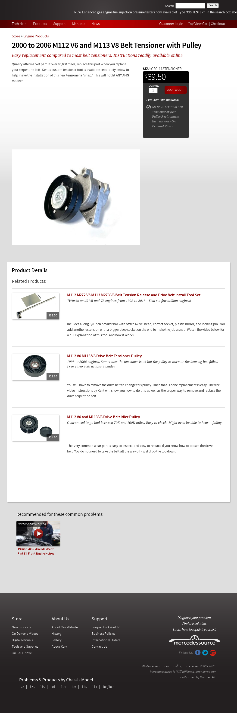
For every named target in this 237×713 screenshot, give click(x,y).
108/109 (108, 687)
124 (63, 687)
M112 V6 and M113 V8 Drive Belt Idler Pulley (103, 417)
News (95, 24)
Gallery (57, 640)
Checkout (218, 24)
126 (32, 687)
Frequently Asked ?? (105, 627)
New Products (21, 627)
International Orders (106, 640)
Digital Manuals (22, 640)
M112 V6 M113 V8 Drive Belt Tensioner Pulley (104, 356)
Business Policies (103, 634)
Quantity (154, 86)
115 (42, 687)
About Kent (59, 647)
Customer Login (171, 24)
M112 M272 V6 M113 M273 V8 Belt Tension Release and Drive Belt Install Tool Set (133, 295)
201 (52, 687)
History (57, 634)
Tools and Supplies (25, 647)
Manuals (78, 24)
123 (21, 687)
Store (16, 36)
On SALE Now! (22, 653)
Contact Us (99, 647)
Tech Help (19, 24)
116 (84, 687)
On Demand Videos (25, 634)
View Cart (201, 24)
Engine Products (36, 36)
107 (73, 687)
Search (169, 6)
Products (40, 24)
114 (94, 687)
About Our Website (65, 627)
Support (59, 24)
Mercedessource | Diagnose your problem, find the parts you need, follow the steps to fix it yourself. (35, 9)
